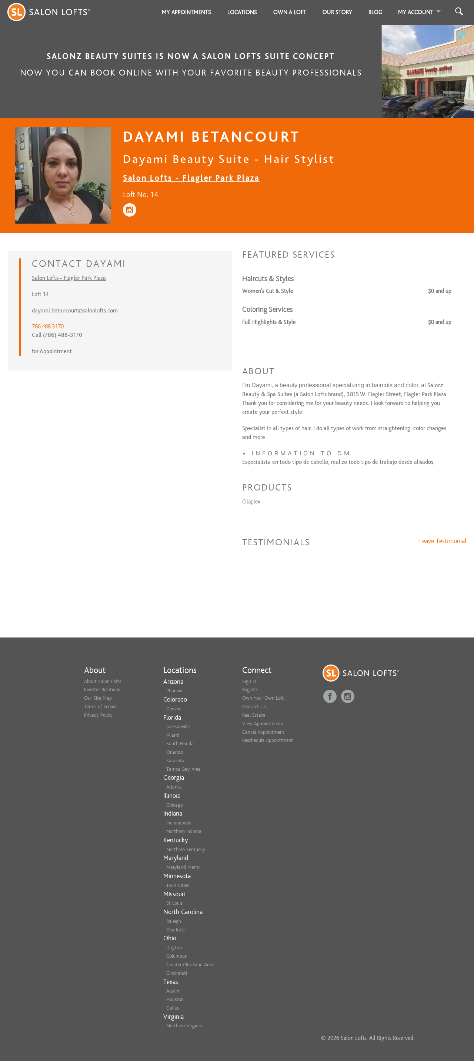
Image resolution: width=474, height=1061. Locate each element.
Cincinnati (176, 973)
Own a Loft (289, 12)
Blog (375, 12)
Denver (173, 709)
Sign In (249, 681)
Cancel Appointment (263, 732)
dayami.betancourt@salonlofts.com (75, 310)
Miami (172, 735)
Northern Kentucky (185, 849)
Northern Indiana (183, 831)
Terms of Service (100, 706)
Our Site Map (98, 698)
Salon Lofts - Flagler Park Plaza (191, 178)
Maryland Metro (183, 867)
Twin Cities (177, 885)
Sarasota (175, 760)
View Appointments (262, 723)
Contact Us (254, 706)
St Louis (174, 903)
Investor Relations (102, 689)
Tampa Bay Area (183, 769)
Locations (242, 12)
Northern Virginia (184, 1025)
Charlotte (176, 930)
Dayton (174, 947)
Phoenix (174, 690)
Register (250, 689)
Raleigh (173, 921)
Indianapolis (178, 823)
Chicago (174, 805)
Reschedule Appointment (267, 740)
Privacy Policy (98, 715)
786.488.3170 (48, 326)
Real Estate (253, 715)
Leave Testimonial (442, 541)
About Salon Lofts (102, 681)
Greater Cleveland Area (189, 964)
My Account (415, 12)
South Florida (180, 743)
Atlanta (174, 787)
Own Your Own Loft (263, 698)
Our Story (337, 12)
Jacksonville (178, 726)
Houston (175, 999)
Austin (172, 991)
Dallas (172, 1008)
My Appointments (186, 12)
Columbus (176, 956)
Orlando (174, 752)
